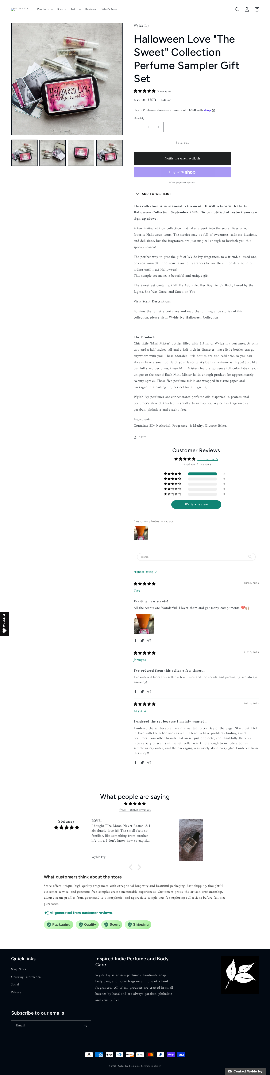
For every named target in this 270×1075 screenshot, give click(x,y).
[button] (44, 9)
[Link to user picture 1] (144, 624)
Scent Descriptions (156, 301)
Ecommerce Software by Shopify (145, 1066)
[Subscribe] (85, 1026)
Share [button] (142, 437)
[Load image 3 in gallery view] (81, 153)
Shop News (18, 969)
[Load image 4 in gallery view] (109, 153)
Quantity (139, 118)
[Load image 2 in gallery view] (52, 153)
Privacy (16, 992)
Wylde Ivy (123, 1066)
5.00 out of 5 (207, 459)
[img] (145, 584)
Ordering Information (26, 977)
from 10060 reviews (135, 810)
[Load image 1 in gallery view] (24, 153)
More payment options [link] (182, 183)
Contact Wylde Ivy (247, 1071)
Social (15, 984)
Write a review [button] (196, 505)
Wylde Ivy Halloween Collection (193, 317)
